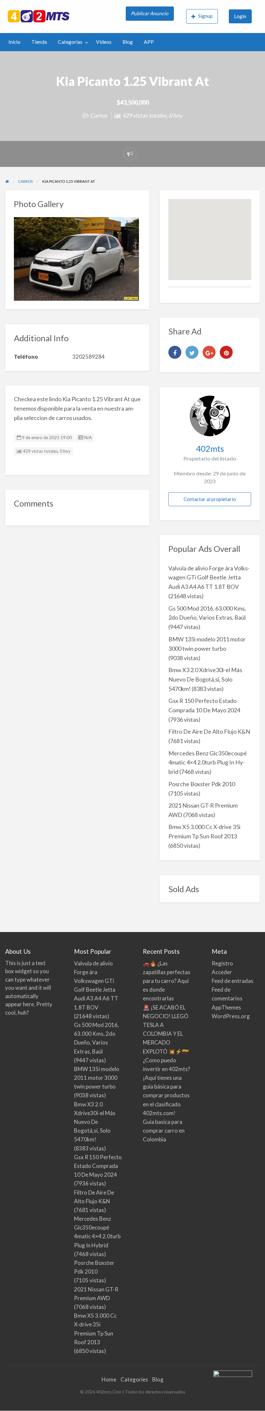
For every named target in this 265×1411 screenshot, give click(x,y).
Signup (205, 16)
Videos (103, 42)
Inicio (14, 42)
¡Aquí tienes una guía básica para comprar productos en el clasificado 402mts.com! (166, 1095)
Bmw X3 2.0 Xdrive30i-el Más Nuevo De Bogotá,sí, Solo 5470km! (205, 679)
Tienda (39, 42)
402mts (210, 448)
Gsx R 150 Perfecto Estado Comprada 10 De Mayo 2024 (98, 1166)
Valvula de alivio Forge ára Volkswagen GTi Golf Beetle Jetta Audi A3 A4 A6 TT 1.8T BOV (208, 577)
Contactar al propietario (210, 499)
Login (240, 16)
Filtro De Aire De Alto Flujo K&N (209, 731)
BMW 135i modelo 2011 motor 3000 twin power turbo (96, 1078)
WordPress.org (231, 1016)
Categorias (70, 42)
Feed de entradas (232, 980)
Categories (134, 1379)
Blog (127, 42)
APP (149, 42)
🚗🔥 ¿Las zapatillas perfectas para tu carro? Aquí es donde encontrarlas (166, 981)
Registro (222, 963)
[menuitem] (150, 16)
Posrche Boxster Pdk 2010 (201, 783)
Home (108, 1379)
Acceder (222, 972)
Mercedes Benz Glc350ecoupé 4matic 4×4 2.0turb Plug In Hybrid (207, 762)
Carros (98, 115)
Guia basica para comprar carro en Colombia (164, 1130)
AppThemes (226, 1007)
